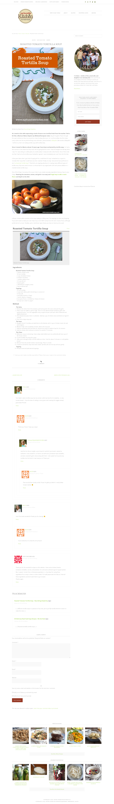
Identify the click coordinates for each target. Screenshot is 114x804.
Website (14, 677)
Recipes (34, 40)
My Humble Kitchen (25, 16)
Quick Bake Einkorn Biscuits (93, 746)
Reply (17, 405)
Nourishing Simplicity (30, 129)
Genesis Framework (61, 801)
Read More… (77, 88)
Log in (76, 801)
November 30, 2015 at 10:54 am (30, 558)
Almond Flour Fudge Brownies (57, 746)
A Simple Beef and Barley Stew (38, 746)
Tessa (24, 387)
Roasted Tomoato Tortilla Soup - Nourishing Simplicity (31, 601)
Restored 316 (67, 799)
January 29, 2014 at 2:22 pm (29, 389)
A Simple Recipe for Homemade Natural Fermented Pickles (21, 784)
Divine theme (57, 799)
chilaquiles (54, 140)
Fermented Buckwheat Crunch (93, 783)
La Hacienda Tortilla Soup (21, 163)
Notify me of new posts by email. (22, 696)
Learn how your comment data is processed (46, 708)
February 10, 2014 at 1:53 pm (36, 473)
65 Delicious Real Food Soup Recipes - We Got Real (29, 619)
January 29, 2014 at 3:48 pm (29, 507)
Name (14, 661)
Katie (26, 416)
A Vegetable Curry (75, 746)
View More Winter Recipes (57, 754)
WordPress (71, 801)
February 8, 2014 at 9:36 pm (33, 442)
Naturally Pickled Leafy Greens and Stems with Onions (57, 784)
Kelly (24, 505)
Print (68, 228)
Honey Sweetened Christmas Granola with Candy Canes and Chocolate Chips (21, 747)
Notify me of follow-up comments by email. (25, 692)
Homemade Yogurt (39, 777)
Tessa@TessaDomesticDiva (35, 440)
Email (14, 669)
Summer (48, 40)
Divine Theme (50, 801)
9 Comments (41, 363)
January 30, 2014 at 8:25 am (31, 418)
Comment (15, 642)
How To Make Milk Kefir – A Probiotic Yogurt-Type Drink (80, 175)
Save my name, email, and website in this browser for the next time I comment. (33, 688)
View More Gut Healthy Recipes (57, 789)
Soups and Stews (41, 40)
